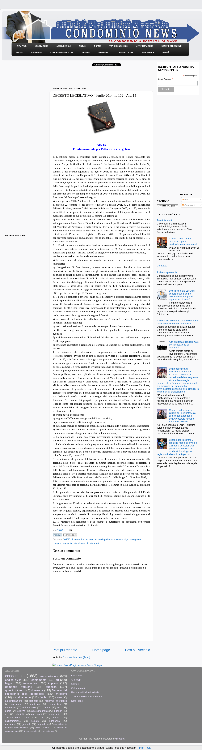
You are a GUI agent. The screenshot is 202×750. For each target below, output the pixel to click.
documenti (16, 704)
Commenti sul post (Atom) (76, 657)
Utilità (166, 52)
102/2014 (68, 539)
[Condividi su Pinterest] (75, 534)
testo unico (55, 714)
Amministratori (164, 220)
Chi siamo (76, 675)
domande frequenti (18, 686)
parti (41, 717)
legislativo (68, 543)
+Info (141, 747)
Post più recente (64, 650)
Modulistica (148, 52)
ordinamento (29, 707)
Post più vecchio (137, 650)
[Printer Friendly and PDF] (57, 535)
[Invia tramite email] (64, 534)
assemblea (30, 683)
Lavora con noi (125, 52)
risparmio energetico (56, 700)
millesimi (61, 693)
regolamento (38, 679)
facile (43, 697)
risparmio (95, 543)
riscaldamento (81, 543)
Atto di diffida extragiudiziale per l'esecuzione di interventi (184, 344)
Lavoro (85, 52)
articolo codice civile (17, 717)
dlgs (126, 539)
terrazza (21, 711)
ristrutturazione (13, 721)
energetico (135, 539)
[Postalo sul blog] (67, 534)
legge (8, 683)
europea (57, 543)
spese (58, 697)
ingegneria (54, 721)
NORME (97, 46)
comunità (79, 539)
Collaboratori (78, 688)
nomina (56, 717)
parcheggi (36, 714)
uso (59, 707)
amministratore (49, 676)
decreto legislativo (103, 539)
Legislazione (41, 46)
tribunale (33, 700)
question (51, 686)
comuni (46, 707)
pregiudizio (43, 724)
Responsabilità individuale (85, 692)
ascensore (10, 724)
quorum (58, 711)
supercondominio (39, 711)
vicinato (35, 721)
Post (186, 199)
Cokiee (75, 684)
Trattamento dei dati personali (86, 696)
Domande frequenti (171, 46)
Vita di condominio (118, 46)
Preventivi (36, 52)
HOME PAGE (21, 46)
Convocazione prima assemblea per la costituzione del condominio (183, 241)
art (57, 679)
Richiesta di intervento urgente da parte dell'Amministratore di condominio (177, 322)
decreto (89, 539)
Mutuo (82, 46)
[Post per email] (70, 530)
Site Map (76, 679)
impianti (53, 683)
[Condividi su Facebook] (72, 534)
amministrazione (13, 700)
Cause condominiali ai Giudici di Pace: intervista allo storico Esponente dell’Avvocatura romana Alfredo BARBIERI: (182, 416)
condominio (15, 676)
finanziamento (30, 731)
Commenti (189, 205)
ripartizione (35, 704)
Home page (101, 650)
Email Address (165, 79)
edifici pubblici (42, 728)
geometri (26, 724)
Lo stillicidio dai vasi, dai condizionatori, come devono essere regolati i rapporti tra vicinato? (182, 295)
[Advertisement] (87, 77)
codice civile (13, 679)
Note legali (77, 700)
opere (8, 711)
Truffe (19, 52)
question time (13, 690)
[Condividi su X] (69, 534)
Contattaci (103, 52)
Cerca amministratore (61, 52)
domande (37, 690)
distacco (118, 539)
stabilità (20, 714)
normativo (10, 707)
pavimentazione (47, 731)
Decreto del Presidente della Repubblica (36, 692)
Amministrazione (144, 46)
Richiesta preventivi (167, 272)
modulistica (55, 704)
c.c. (7, 714)
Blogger (120, 738)
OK (149, 747)
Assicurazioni (63, 46)
